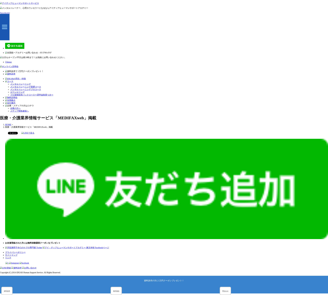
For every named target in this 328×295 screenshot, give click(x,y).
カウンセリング (17, 92)
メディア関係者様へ (19, 111)
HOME (8, 125)
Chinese (8, 62)
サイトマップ (11, 255)
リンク (8, 258)
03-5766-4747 (5, 13)
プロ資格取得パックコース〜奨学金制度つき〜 (31, 95)
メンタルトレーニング (20, 84)
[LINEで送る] (27, 133)
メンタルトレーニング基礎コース (25, 87)
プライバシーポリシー (15, 252)
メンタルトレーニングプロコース (25, 89)
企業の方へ (15, 108)
